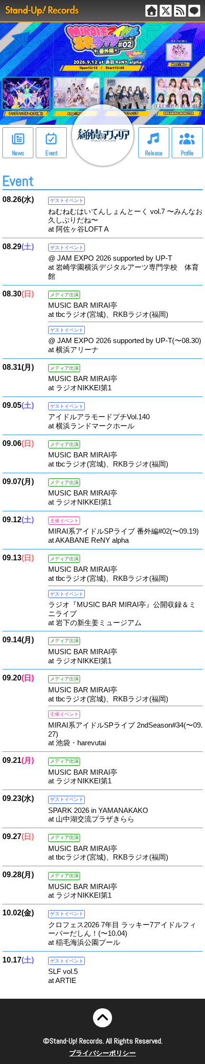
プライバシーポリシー (102, 1053)
